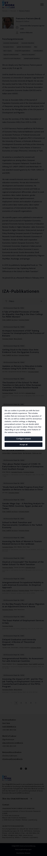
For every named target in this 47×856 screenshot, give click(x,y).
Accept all (23, 444)
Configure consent (23, 439)
